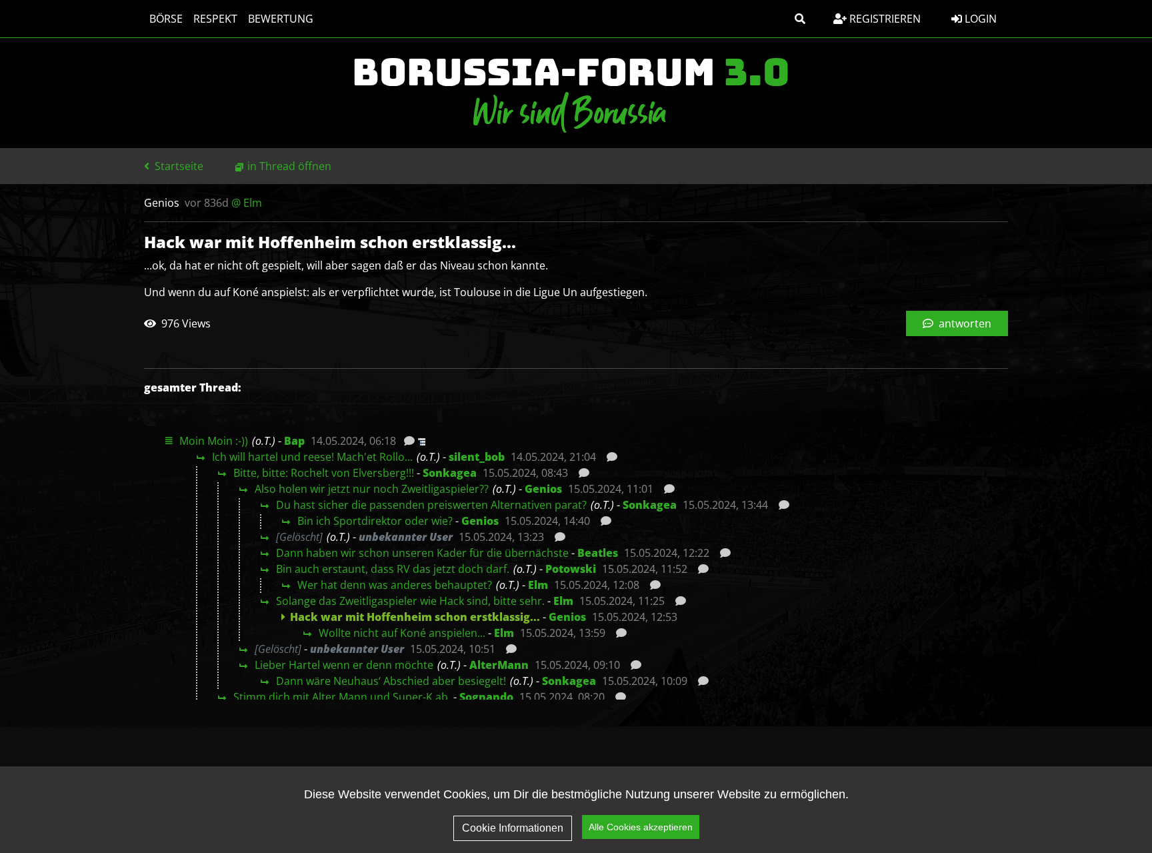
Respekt (215, 18)
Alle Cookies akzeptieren (641, 827)
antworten (963, 323)
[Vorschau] (406, 441)
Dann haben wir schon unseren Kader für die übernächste (422, 553)
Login (979, 18)
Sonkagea (450, 473)
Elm (538, 585)
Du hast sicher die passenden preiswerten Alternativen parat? (431, 505)
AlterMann (499, 665)
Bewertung (280, 18)
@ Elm (246, 202)
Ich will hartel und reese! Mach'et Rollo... (312, 457)
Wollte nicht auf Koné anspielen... (402, 633)
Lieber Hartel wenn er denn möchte (344, 665)
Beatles (597, 553)
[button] (800, 18)
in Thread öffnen (289, 166)
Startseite (177, 166)
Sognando (486, 697)
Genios (543, 489)
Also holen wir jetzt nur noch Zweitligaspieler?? (371, 489)
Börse (166, 18)
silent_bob (477, 457)
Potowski (570, 569)
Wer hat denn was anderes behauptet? (395, 585)
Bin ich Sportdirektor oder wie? (375, 521)
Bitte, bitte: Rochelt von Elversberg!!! (324, 473)
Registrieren (884, 18)
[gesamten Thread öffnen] (420, 441)
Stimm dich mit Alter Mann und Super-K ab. (342, 697)
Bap (294, 441)
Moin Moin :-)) (214, 441)
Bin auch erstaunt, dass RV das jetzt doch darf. (392, 569)
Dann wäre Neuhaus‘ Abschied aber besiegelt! (391, 681)
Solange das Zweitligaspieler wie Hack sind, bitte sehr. (410, 601)
